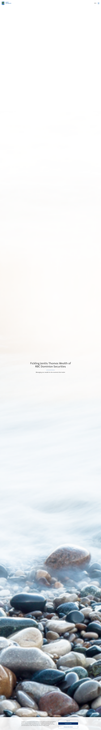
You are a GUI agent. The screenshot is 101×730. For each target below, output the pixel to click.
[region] (50, 723)
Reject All (68, 720)
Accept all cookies (68, 723)
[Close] (99, 720)
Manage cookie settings (68, 726)
